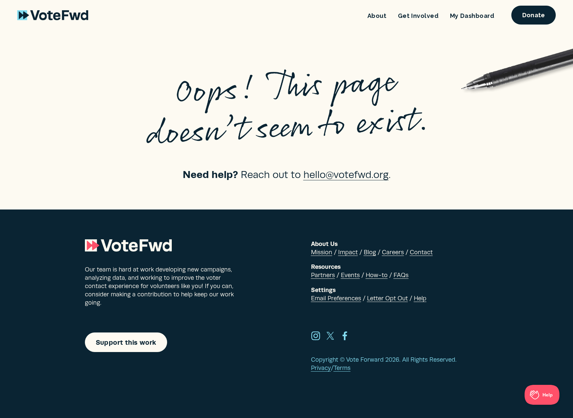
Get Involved (418, 15)
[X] (330, 335)
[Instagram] (315, 335)
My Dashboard (472, 15)
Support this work (126, 342)
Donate (533, 15)
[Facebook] (345, 335)
